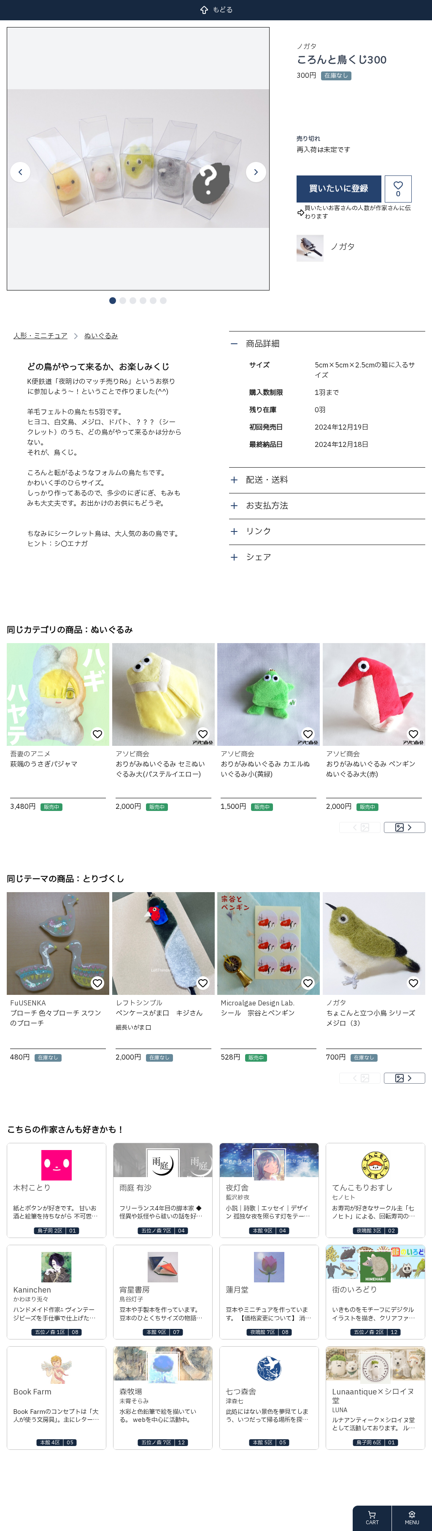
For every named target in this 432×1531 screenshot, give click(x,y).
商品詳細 (263, 344)
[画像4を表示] (143, 300)
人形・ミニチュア (41, 336)
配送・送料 (267, 480)
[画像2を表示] (122, 300)
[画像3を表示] (133, 300)
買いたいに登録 (338, 189)
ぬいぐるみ (101, 336)
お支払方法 (267, 506)
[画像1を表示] (112, 300)
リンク (258, 532)
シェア (258, 558)
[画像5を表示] (153, 300)
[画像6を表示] (163, 300)
